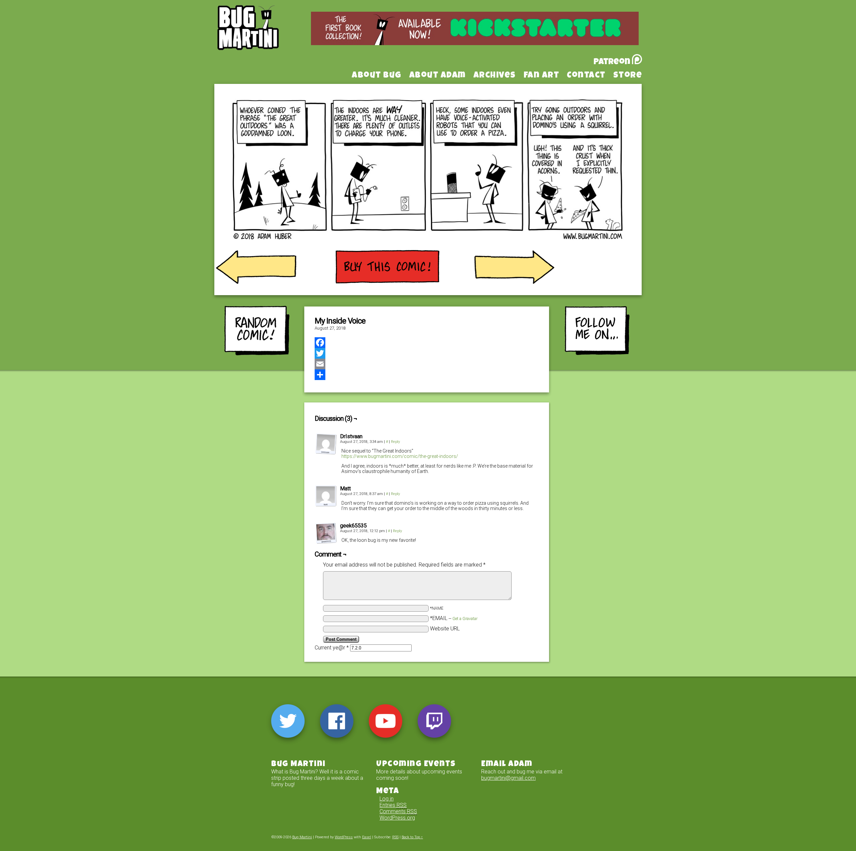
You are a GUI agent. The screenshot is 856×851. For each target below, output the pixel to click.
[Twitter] (427, 353)
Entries (393, 805)
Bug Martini (265, 37)
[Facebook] (427, 342)
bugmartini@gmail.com (508, 778)
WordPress (344, 837)
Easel (366, 837)
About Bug (377, 76)
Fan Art (541, 76)
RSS (395, 837)
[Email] (427, 364)
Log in (387, 799)
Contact (586, 76)
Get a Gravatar (464, 618)
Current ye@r (332, 647)
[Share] (427, 374)
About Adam (437, 76)
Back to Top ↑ (412, 837)
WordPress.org (397, 818)
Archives (494, 76)
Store (627, 76)
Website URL (445, 628)
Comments (398, 811)
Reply (395, 442)
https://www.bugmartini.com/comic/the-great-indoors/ (399, 456)
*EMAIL (453, 618)
